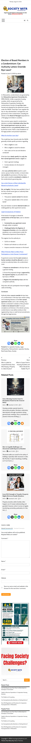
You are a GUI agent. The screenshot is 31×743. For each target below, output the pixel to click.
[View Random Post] (24, 20)
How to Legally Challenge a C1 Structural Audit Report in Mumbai (14, 448)
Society (14, 351)
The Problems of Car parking (7, 697)
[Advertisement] (15, 38)
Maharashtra (5, 349)
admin (19, 73)
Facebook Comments (19, 528)
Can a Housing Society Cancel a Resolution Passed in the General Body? (13, 400)
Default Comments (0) (7, 528)
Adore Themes (18, 740)
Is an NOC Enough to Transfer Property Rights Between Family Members (15, 495)
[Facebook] (8, 343)
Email (3, 569)
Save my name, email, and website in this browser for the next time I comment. (16, 587)
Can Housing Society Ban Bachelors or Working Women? (14, 700)
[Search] (27, 20)
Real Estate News (6, 351)
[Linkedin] (18, 343)
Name (3, 561)
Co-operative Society (13, 347)
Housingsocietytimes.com (19, 738)
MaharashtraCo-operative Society (19, 349)
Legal (21, 347)
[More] (22, 343)
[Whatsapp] (15, 343)
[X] (12, 343)
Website (3, 578)
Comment (4, 538)
